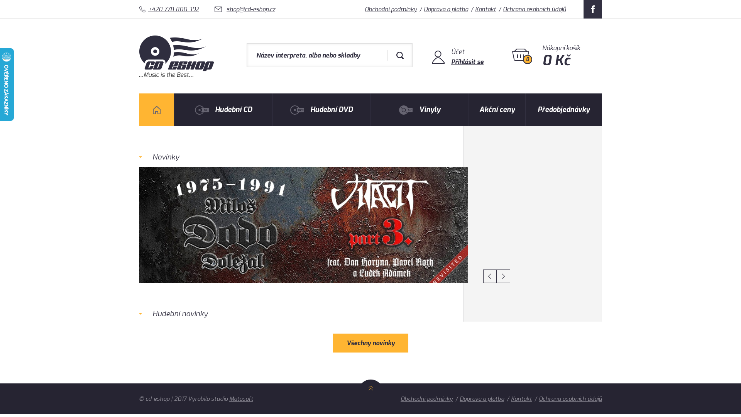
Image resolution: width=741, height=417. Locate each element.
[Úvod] (156, 109)
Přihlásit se (467, 62)
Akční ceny (497, 109)
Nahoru (370, 397)
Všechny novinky (371, 343)
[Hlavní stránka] (177, 73)
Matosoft (241, 399)
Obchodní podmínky (391, 9)
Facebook (593, 9)
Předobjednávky (564, 109)
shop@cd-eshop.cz (251, 9)
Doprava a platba (446, 9)
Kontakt (485, 9)
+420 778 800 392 (173, 9)
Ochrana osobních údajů (534, 9)
